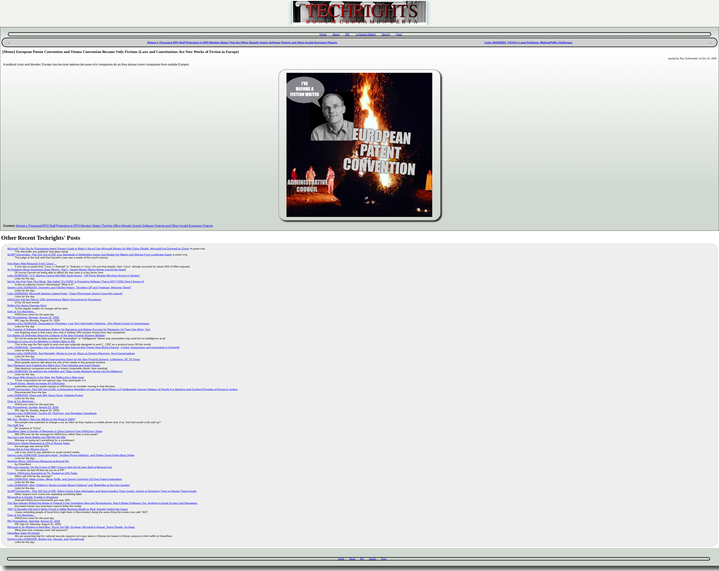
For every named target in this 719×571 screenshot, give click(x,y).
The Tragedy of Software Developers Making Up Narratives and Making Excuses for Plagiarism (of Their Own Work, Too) (78, 329)
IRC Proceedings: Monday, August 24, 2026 (33, 317)
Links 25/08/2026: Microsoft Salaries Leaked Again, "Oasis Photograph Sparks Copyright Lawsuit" (65, 293)
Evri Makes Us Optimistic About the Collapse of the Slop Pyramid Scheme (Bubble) (56, 335)
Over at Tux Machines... (21, 311)
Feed (399, 34)
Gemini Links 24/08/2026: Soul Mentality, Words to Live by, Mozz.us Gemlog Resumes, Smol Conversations (71, 353)
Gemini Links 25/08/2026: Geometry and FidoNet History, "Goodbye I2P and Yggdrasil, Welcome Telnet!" (69, 287)
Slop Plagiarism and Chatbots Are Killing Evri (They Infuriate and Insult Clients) (53, 365)
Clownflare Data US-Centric (23, 533)
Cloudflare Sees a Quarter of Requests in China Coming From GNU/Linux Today (54, 431)
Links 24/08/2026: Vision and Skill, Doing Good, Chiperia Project (45, 395)
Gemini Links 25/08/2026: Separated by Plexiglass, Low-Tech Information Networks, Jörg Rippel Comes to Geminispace (78, 323)
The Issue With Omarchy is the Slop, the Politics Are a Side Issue (45, 377)
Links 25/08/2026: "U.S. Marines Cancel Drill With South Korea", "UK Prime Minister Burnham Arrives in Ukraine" (73, 275)
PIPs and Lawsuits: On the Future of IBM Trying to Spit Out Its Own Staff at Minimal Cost (59, 467)
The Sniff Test (15, 425)
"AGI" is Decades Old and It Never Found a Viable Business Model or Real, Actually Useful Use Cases (67, 509)
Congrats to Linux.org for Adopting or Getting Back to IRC (41, 341)
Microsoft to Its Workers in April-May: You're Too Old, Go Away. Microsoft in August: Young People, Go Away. (71, 527)
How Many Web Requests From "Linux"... (31, 263)
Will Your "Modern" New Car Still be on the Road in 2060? (41, 419)
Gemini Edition (367, 34)
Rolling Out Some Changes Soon (26, 305)
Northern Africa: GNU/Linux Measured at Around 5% (38, 461)
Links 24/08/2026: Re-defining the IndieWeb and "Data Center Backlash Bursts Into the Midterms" (65, 371)
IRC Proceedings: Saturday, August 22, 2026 (33, 521)
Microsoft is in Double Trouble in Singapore (32, 497)
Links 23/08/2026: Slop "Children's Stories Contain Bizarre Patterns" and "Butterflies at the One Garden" (68, 485)
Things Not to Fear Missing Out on (27, 449)
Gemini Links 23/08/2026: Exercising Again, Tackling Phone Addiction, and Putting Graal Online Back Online (70, 455)
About (336, 34)
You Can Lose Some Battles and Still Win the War (36, 437)
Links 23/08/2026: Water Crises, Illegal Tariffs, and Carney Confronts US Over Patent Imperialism (64, 479)
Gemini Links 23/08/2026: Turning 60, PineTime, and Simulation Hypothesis (52, 413)
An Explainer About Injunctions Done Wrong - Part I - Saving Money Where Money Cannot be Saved (66, 269)
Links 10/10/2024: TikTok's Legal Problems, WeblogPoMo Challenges (528, 42)
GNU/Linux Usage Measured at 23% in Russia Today (38, 443)
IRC (347, 34)
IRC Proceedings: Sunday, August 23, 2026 (32, 407)
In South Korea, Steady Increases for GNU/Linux (36, 383)
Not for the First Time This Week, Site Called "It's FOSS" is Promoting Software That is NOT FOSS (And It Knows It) (75, 281)
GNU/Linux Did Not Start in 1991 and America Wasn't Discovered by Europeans (54, 299)
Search (386, 34)
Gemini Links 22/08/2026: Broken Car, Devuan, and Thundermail (45, 538)
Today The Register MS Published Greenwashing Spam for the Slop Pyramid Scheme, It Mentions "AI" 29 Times (73, 359)
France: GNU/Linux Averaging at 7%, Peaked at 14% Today (42, 473)
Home (323, 34)
